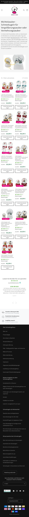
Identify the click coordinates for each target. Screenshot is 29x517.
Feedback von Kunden (8, 400)
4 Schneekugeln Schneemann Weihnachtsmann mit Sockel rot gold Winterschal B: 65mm (21, 126)
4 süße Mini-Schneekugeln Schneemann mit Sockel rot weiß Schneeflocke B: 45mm (6, 157)
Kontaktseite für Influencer (9, 383)
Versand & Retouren (8, 341)
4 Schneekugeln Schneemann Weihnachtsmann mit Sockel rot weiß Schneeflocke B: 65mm (7, 256)
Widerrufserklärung (7, 355)
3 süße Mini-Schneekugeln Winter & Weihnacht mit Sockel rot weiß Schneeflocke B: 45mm (7, 96)
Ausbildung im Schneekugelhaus (11, 368)
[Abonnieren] (24, 484)
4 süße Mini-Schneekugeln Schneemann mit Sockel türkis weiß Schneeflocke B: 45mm (21, 96)
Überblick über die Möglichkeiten (11, 413)
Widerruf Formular (7, 351)
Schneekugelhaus (15, 514)
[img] (14, 281)
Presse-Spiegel (6, 334)
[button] (1, 10)
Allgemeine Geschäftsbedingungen (11, 365)
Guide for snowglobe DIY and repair (11, 404)
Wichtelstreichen (15, 37)
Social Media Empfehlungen (9, 457)
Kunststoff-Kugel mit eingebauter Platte (12, 420)
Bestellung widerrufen (9, 472)
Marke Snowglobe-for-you (9, 453)
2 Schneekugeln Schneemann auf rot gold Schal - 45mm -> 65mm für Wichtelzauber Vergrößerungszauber (21, 191)
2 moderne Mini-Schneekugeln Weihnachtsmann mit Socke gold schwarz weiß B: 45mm (7, 126)
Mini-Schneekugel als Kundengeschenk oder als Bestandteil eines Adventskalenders (14, 429)
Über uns (5, 331)
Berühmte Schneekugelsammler (10, 447)
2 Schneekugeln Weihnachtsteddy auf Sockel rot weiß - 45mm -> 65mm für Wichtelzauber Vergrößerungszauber (7, 191)
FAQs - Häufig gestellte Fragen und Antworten (14, 348)
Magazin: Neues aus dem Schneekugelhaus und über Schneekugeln (14, 387)
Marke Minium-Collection (9, 450)
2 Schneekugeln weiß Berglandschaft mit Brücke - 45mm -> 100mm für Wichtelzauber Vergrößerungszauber (6, 224)
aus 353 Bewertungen (13, 282)
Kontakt (5, 397)
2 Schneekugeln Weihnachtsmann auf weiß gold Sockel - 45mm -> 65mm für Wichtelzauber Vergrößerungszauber (21, 158)
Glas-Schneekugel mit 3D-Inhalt (10, 416)
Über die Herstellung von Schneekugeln (12, 440)
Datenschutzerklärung (8, 358)
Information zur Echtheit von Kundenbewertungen (10, 461)
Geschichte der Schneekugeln (10, 443)
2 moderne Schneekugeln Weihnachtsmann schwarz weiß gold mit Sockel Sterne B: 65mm (21, 224)
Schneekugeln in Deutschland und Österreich (14, 466)
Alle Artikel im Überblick (9, 338)
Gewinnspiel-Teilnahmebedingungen (12, 372)
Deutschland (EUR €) (13, 501)
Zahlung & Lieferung (8, 345)
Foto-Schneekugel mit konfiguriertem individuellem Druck (12, 424)
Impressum (5, 362)
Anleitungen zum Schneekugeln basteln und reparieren (13, 392)
